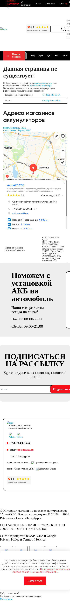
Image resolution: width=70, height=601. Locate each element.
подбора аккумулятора (40, 85)
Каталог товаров (16, 55)
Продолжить (6, 599)
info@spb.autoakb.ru (51, 100)
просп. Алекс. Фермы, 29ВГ (17, 130)
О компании (26, 3)
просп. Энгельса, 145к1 (14, 128)
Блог (38, 3)
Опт (61, 3)
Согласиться (35, 580)
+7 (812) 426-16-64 (51, 95)
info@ (22, 449)
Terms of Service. (34, 539)
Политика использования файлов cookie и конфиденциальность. (41, 570)
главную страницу (43, 83)
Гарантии (50, 3)
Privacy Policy (9, 539)
